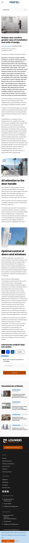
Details (17, 540)
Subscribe (14, 372)
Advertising (5, 482)
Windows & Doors (6, 46)
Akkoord (8, 541)
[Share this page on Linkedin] (12, 352)
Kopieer (20, 352)
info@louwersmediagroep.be (11, 524)
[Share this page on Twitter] (3, 352)
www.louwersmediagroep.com (11, 529)
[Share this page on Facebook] (8, 352)
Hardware (4, 469)
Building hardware (7, 461)
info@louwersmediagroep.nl (11, 506)
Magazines (5, 479)
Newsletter (5, 485)
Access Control (6, 466)
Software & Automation (8, 463)
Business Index (6, 487)
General (4, 458)
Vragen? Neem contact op (12, 447)
